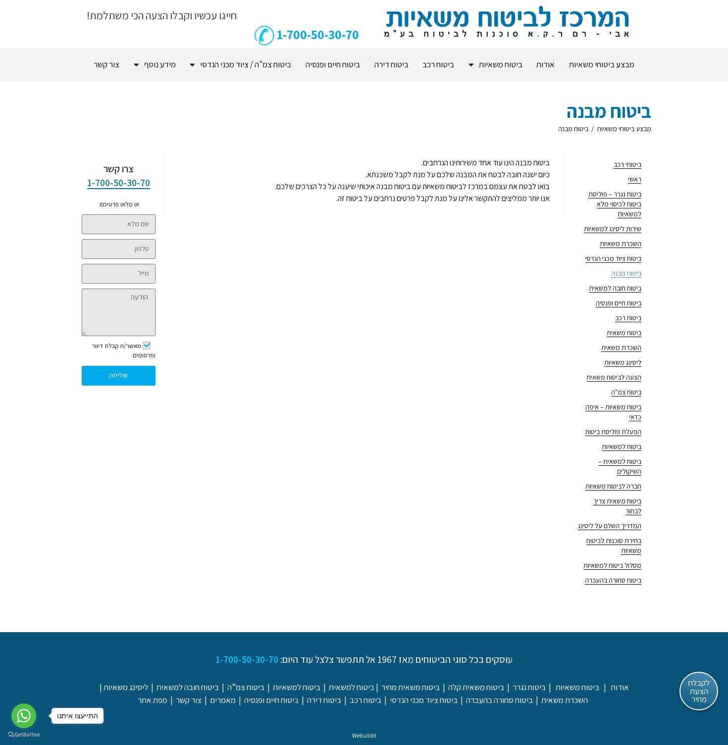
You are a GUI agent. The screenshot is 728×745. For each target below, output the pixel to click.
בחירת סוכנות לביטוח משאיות (613, 545)
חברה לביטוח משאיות (613, 486)
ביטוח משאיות (500, 64)
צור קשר (106, 64)
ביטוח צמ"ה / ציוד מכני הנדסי (245, 64)
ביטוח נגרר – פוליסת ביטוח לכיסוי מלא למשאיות (614, 204)
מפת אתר (152, 700)
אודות (545, 64)
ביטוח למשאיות (621, 446)
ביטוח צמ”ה (245, 687)
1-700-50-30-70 (118, 182)
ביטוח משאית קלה (476, 687)
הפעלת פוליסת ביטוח (613, 431)
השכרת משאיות (620, 243)
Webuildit (364, 735)
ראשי (634, 179)
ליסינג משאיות (622, 362)
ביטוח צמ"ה (626, 392)
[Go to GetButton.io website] (24, 735)
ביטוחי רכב (627, 164)
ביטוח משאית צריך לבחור (617, 506)
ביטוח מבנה (573, 128)
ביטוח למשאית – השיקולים (619, 466)
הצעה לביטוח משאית (613, 377)
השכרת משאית (621, 347)
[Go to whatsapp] (23, 715)
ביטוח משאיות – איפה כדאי (613, 411)
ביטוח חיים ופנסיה (333, 64)
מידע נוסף (160, 64)
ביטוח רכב (438, 64)
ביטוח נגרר (529, 687)
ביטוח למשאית (351, 687)
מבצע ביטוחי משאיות (601, 64)
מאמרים (223, 700)
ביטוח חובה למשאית (615, 288)
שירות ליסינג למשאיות (612, 228)
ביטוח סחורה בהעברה (613, 580)
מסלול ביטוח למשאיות (612, 565)
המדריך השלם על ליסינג (609, 525)
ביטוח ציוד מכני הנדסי (613, 258)
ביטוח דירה (391, 64)
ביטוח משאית (624, 332)
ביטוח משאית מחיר (410, 687)
